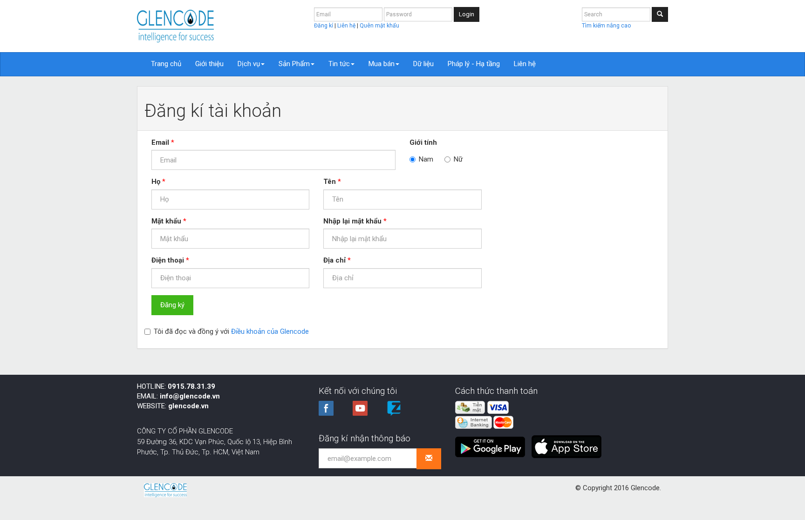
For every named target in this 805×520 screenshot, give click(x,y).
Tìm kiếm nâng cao (606, 25)
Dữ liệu (423, 64)
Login (466, 14)
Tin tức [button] (339, 64)
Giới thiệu (209, 64)
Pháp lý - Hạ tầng (474, 64)
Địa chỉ (334, 260)
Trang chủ (166, 64)
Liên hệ (347, 25)
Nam (426, 159)
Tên (329, 181)
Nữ (458, 159)
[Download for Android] (492, 443)
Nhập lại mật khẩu (352, 221)
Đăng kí (324, 25)
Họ (155, 181)
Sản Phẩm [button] (294, 64)
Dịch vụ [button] (249, 64)
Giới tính (423, 142)
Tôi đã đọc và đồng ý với (231, 331)
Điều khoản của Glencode (270, 331)
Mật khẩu (166, 221)
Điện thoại (167, 260)
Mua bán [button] (381, 64)
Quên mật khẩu (379, 25)
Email (160, 142)
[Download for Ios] (566, 443)
